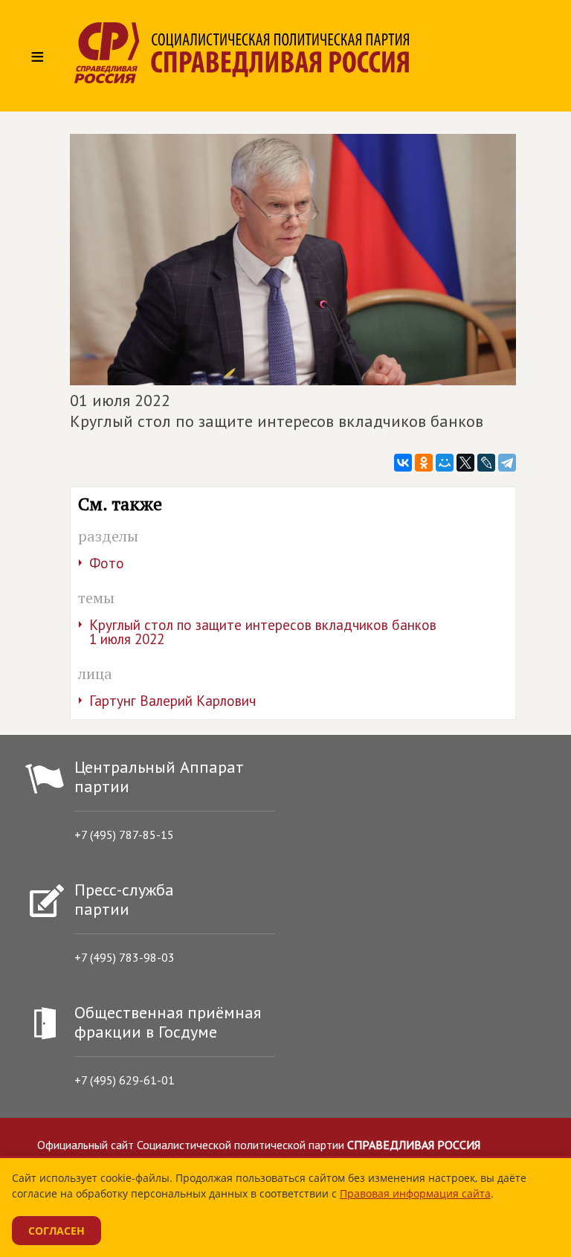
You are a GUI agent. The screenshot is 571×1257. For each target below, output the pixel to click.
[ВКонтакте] (403, 463)
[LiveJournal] (486, 463)
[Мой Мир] (445, 463)
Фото (106, 563)
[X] (465, 463)
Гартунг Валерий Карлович (172, 701)
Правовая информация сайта (415, 1193)
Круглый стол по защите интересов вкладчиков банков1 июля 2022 (262, 632)
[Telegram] (507, 463)
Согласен (56, 1231)
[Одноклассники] (424, 463)
